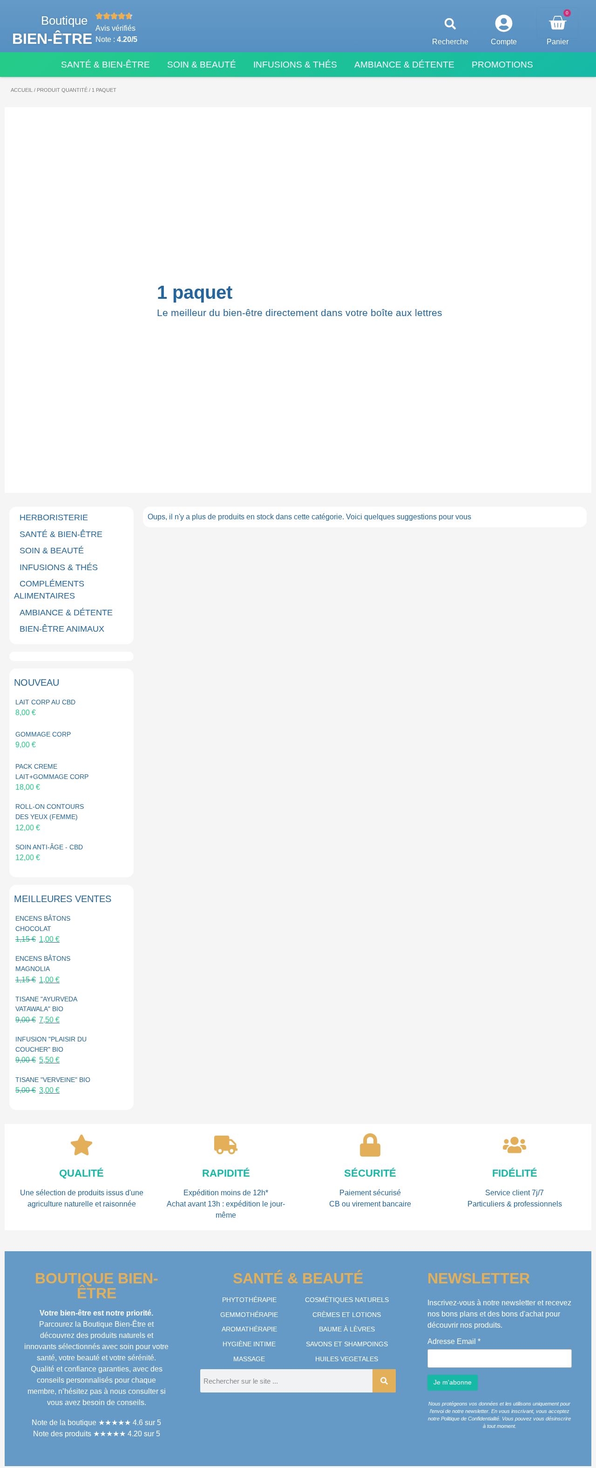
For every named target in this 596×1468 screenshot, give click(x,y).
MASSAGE (249, 1359)
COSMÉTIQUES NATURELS (347, 1299)
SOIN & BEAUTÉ (52, 550)
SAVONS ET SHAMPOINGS (347, 1344)
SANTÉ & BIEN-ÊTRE (61, 534)
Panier (558, 42)
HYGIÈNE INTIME (249, 1344)
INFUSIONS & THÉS (59, 567)
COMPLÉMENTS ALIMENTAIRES (49, 589)
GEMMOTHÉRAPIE (249, 1314)
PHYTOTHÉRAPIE (249, 1299)
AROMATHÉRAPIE (249, 1329)
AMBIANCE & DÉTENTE (66, 612)
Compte (504, 42)
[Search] (384, 1380)
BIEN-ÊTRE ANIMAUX (62, 629)
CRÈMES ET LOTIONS (346, 1314)
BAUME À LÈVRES (347, 1329)
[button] (450, 24)
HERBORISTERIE (54, 517)
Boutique (64, 20)
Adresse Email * (454, 1341)
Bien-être (52, 38)
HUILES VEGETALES (346, 1359)
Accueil (22, 90)
